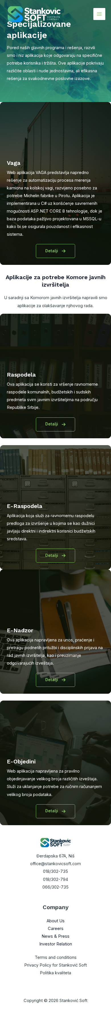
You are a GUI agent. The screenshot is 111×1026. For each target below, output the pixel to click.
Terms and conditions (56, 957)
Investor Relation (55, 944)
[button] (55, 251)
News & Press (55, 936)
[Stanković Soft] (34, 14)
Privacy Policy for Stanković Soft (55, 965)
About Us (56, 920)
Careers (55, 928)
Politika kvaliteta (55, 972)
